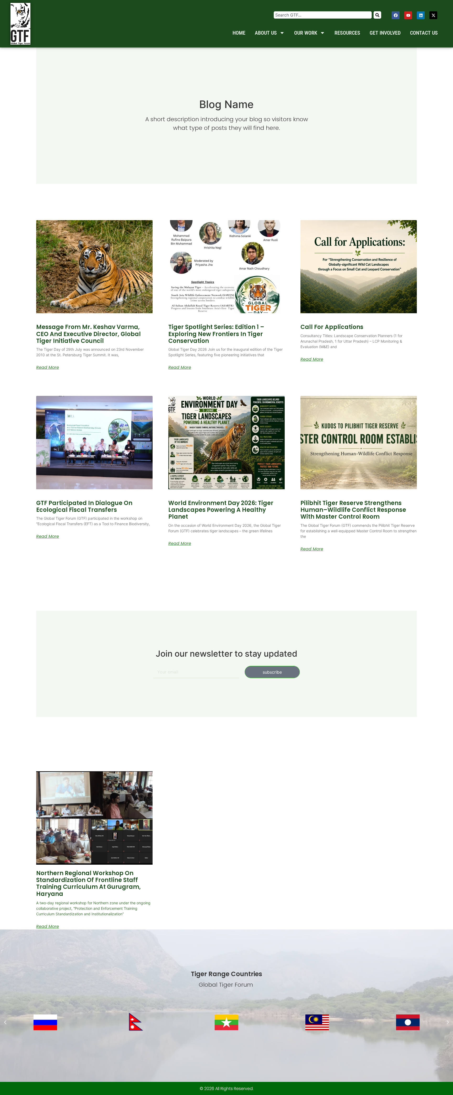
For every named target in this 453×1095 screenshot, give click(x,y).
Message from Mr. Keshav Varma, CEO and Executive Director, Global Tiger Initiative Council (88, 334)
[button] (5, 1022)
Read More (47, 367)
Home (239, 33)
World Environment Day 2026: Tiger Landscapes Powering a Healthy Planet (220, 510)
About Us (266, 33)
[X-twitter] (433, 15)
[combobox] (323, 15)
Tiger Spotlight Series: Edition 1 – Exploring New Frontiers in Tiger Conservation (216, 334)
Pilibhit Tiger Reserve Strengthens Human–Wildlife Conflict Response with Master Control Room (353, 510)
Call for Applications (331, 327)
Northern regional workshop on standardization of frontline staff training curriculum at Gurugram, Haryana (88, 883)
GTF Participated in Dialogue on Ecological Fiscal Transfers (84, 506)
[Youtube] (408, 15)
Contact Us (424, 33)
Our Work (305, 33)
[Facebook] (396, 15)
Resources (347, 33)
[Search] (377, 15)
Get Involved (385, 33)
